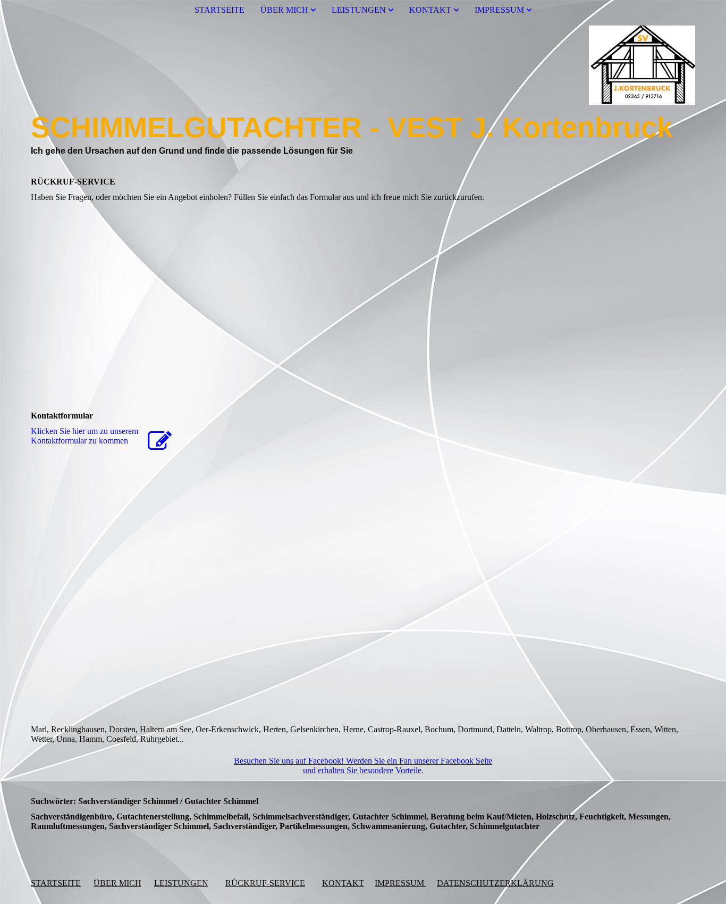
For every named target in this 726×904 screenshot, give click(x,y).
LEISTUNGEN (359, 9)
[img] (363, 65)
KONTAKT (430, 9)
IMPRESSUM (499, 9)
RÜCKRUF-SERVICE (265, 883)
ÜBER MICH (284, 9)
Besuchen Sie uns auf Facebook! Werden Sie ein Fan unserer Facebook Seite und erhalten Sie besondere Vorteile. (363, 765)
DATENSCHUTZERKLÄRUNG (495, 883)
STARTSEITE (219, 9)
